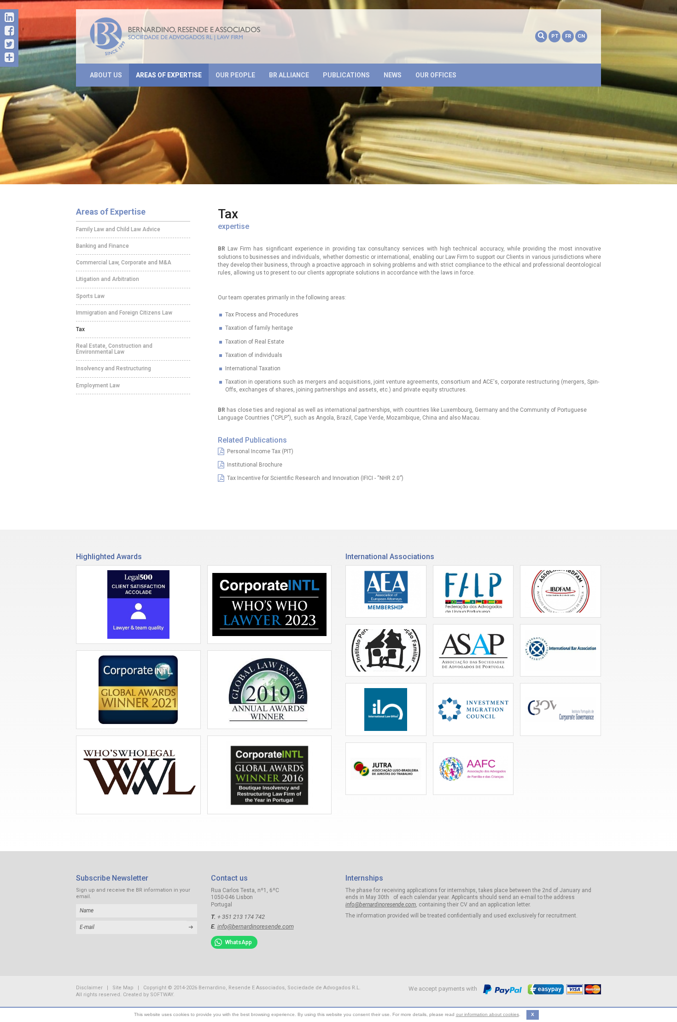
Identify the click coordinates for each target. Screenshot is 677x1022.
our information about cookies (487, 1014)
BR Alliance (289, 75)
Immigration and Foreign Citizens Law (124, 313)
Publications (346, 75)
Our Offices (435, 75)
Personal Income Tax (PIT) (258, 451)
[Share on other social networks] (9, 57)
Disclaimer (89, 988)
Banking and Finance (102, 246)
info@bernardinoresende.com (255, 926)
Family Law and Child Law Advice (118, 229)
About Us (106, 75)
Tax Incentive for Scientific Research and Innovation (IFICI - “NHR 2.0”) (313, 478)
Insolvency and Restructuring (113, 368)
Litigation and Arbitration (107, 279)
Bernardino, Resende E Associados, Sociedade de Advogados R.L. (189, 36)
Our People (235, 75)
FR (568, 36)
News (393, 75)
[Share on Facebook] (9, 31)
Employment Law (98, 385)
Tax (80, 329)
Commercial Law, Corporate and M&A (123, 262)
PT (554, 36)
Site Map (123, 988)
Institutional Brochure (253, 464)
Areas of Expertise (169, 75)
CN (581, 36)
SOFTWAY (161, 995)
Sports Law (90, 296)
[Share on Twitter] (9, 44)
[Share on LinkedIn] (9, 17)
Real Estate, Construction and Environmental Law (114, 349)
